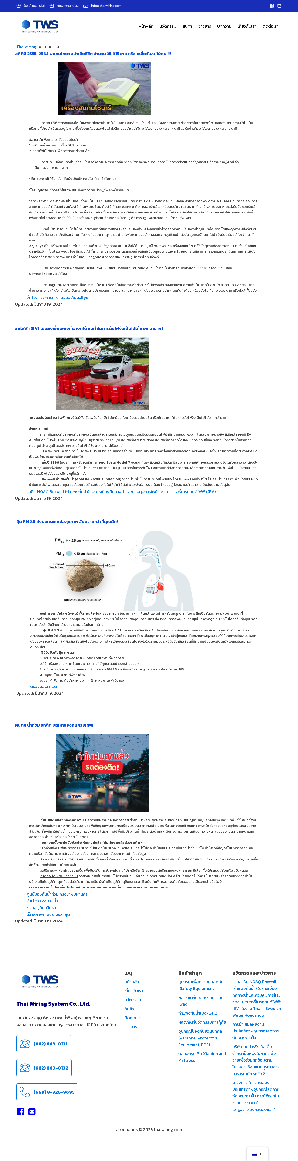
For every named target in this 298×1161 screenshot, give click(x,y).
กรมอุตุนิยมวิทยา (41, 907)
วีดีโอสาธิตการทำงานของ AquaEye (57, 297)
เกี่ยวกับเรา (247, 26)
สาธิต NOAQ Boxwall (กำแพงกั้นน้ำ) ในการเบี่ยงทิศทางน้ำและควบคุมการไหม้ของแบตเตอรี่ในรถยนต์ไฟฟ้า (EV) (121, 491)
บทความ (224, 26)
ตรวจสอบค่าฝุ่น (43, 686)
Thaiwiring (26, 47)
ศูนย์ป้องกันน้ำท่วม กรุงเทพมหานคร (57, 894)
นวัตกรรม (167, 26)
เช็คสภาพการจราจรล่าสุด (48, 914)
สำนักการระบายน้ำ (42, 901)
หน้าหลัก (146, 26)
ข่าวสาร (204, 26)
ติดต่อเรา (271, 26)
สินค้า (187, 26)
